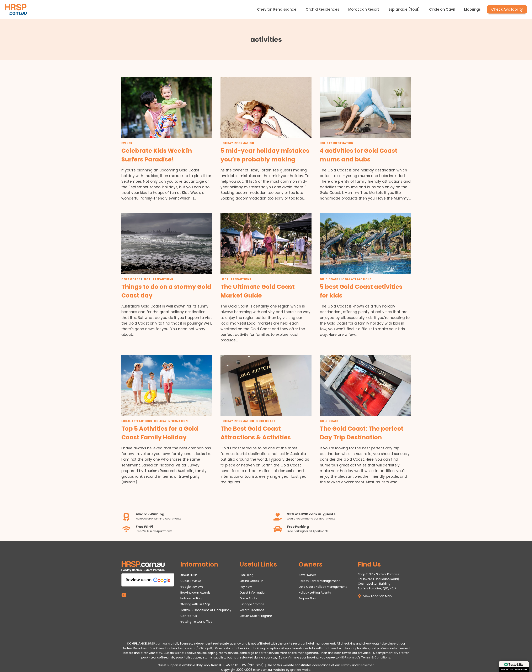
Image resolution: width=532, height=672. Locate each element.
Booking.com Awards (195, 592)
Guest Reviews (190, 581)
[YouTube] (124, 595)
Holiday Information (237, 143)
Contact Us (188, 616)
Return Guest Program (256, 616)
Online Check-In (251, 581)
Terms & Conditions (375, 657)
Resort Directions (252, 610)
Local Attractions (158, 279)
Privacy (346, 665)
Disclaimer (366, 665)
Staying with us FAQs (195, 604)
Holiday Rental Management (319, 581)
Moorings (472, 9)
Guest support (168, 665)
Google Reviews (191, 587)
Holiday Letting (191, 598)
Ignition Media (300, 670)
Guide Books (248, 598)
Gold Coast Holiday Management (323, 587)
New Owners (307, 575)
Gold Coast (130, 279)
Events (126, 143)
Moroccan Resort (363, 9)
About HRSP (188, 575)
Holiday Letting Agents (315, 592)
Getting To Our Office (196, 622)
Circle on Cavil (442, 9)
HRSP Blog (246, 575)
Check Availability (507, 9)
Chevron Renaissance (276, 9)
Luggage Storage (252, 604)
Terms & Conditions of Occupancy (205, 610)
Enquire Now (307, 598)
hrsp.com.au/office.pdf (195, 648)
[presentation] (166, 107)
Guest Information (253, 592)
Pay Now (246, 587)
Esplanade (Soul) (404, 9)
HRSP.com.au (157, 643)
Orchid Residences (322, 9)
